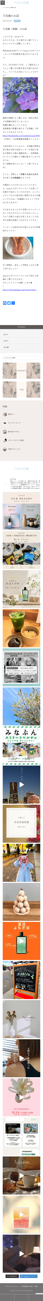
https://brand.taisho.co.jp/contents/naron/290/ (21, 135)
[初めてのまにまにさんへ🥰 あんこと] (21, 628)
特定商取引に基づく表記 (30, 1286)
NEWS (6, 341)
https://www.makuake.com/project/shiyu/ (19, 290)
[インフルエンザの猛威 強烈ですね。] (21, 863)
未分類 (6, 347)
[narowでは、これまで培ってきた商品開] (21, 550)
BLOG (17, 21)
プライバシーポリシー (12, 1286)
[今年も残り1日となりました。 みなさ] (21, 785)
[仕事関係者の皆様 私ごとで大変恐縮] (21, 1019)
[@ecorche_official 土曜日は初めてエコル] (21, 980)
